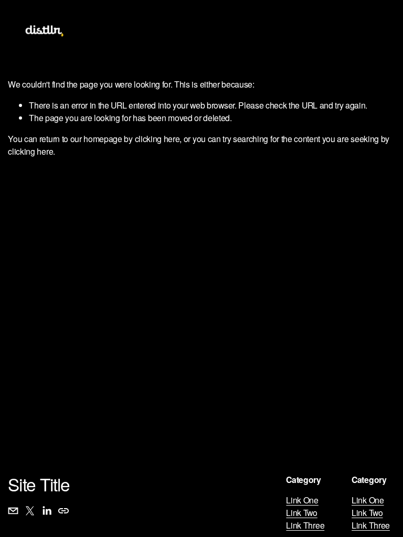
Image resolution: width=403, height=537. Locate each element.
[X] (30, 511)
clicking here (157, 139)
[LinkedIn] (46, 511)
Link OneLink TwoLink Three (305, 512)
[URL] (63, 511)
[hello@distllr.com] (13, 511)
